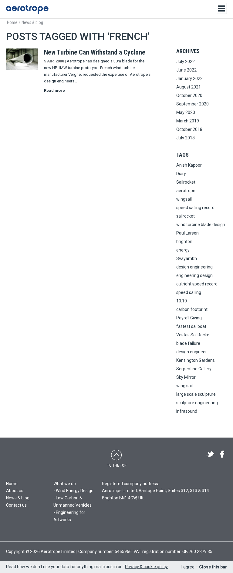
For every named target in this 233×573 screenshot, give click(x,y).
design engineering (194, 267)
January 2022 (189, 78)
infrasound (186, 411)
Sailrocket (185, 182)
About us (14, 490)
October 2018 (189, 129)
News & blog (17, 497)
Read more (54, 90)
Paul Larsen (187, 233)
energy (183, 250)
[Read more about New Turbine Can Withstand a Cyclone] (22, 69)
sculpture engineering (197, 402)
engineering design (194, 275)
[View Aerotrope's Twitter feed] (210, 454)
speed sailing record (195, 207)
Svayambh (186, 258)
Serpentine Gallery (193, 368)
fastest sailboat (191, 326)
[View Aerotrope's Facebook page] (222, 454)
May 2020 (185, 112)
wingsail (184, 199)
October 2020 (189, 95)
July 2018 (185, 137)
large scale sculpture (196, 394)
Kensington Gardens (195, 360)
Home (12, 483)
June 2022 (186, 70)
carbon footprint (192, 309)
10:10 (181, 300)
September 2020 (192, 104)
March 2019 (187, 120)
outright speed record (197, 284)
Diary (181, 173)
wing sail (184, 385)
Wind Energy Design (74, 490)
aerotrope (185, 190)
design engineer (191, 351)
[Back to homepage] (27, 10)
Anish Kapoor (189, 165)
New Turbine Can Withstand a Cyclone (94, 52)
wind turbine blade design (200, 224)
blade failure (188, 343)
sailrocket (185, 216)
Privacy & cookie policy (146, 566)
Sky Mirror (186, 377)
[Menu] (221, 8)
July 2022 (185, 61)
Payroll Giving (189, 317)
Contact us (16, 505)
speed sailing (188, 292)
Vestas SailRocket (193, 334)
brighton (184, 241)
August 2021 (188, 87)
